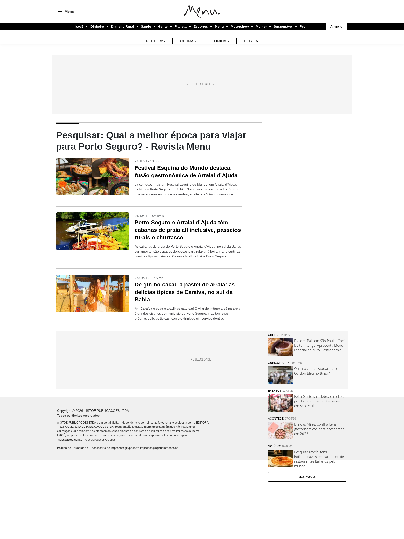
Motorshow (240, 26)
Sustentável (283, 26)
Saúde (146, 26)
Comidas (220, 41)
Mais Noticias (307, 476)
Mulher (261, 26)
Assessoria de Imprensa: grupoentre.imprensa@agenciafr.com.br (135, 448)
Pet (302, 26)
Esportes (201, 26)
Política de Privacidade (72, 448)
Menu (219, 26)
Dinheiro (97, 26)
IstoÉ (79, 26)
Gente (163, 26)
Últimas (188, 41)
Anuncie (336, 26)
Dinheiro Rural (122, 26)
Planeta (181, 26)
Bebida (251, 41)
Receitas (155, 41)
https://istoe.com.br (71, 439)
